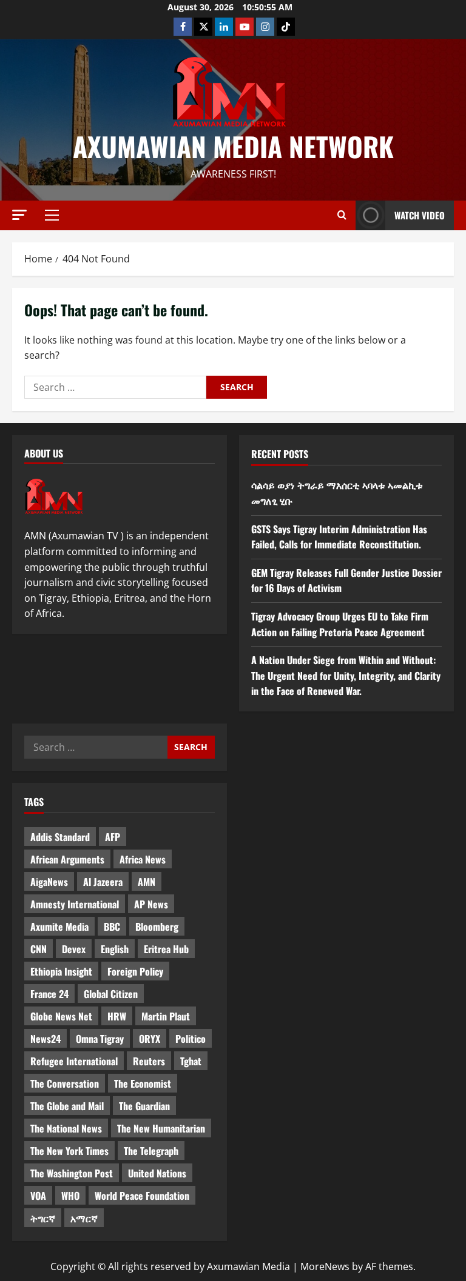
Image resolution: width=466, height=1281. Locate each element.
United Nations (157, 1173)
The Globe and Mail (67, 1106)
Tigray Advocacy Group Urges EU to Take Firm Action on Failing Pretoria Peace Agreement (339, 624)
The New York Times (69, 1150)
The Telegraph (151, 1150)
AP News (151, 904)
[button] (19, 215)
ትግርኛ (42, 1218)
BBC (112, 926)
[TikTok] (286, 27)
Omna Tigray (100, 1038)
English (115, 949)
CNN (38, 949)
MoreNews (325, 1266)
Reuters (149, 1061)
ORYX (149, 1038)
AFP (112, 837)
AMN (146, 881)
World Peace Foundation (142, 1195)
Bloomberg (156, 926)
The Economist (142, 1083)
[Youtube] (244, 27)
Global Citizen (111, 994)
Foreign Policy (135, 971)
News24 (45, 1038)
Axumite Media (59, 926)
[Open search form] (341, 215)
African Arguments (67, 859)
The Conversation (64, 1083)
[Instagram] (265, 27)
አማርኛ (84, 1218)
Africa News (143, 859)
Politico (190, 1038)
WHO (70, 1195)
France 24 (49, 994)
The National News (66, 1128)
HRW (116, 1016)
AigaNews (49, 881)
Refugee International (74, 1061)
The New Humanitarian (161, 1128)
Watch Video (419, 215)
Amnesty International (74, 904)
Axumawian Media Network (233, 146)
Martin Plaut (165, 1016)
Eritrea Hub (166, 949)
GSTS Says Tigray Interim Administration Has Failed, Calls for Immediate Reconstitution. (339, 537)
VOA (38, 1195)
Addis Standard (60, 837)
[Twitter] (203, 27)
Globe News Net (61, 1016)
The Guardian (144, 1106)
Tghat (190, 1061)
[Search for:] (115, 387)
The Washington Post (71, 1173)
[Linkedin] (224, 27)
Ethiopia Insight (61, 971)
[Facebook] (183, 27)
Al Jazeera (103, 881)
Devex (74, 949)
